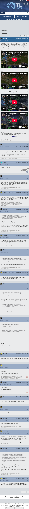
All (27, 35)
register (17, 497)
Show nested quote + (8, 326)
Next (25, 35)
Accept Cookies (9, 507)
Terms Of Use (18, 503)
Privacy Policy (11, 503)
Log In (2, 0)
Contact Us (24, 503)
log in (11, 497)
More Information (19, 507)
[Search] (28, 13)
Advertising (5, 503)
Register (6, 0)
